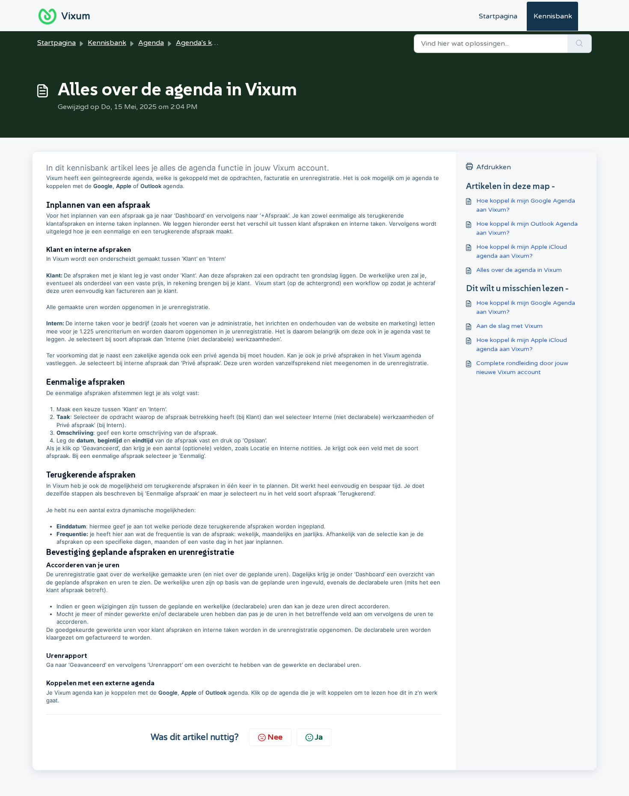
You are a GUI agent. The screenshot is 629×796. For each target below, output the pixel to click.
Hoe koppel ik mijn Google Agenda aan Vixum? (525, 205)
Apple (123, 186)
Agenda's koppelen (207, 42)
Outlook (150, 186)
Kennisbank (553, 16)
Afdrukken (493, 167)
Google (103, 186)
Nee (274, 737)
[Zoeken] (579, 43)
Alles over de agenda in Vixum (519, 270)
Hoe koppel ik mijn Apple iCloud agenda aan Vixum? (521, 251)
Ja (319, 737)
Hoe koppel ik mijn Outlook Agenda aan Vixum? (527, 228)
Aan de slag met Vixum (509, 326)
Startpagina (498, 16)
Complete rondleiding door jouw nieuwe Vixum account (522, 368)
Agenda (151, 42)
